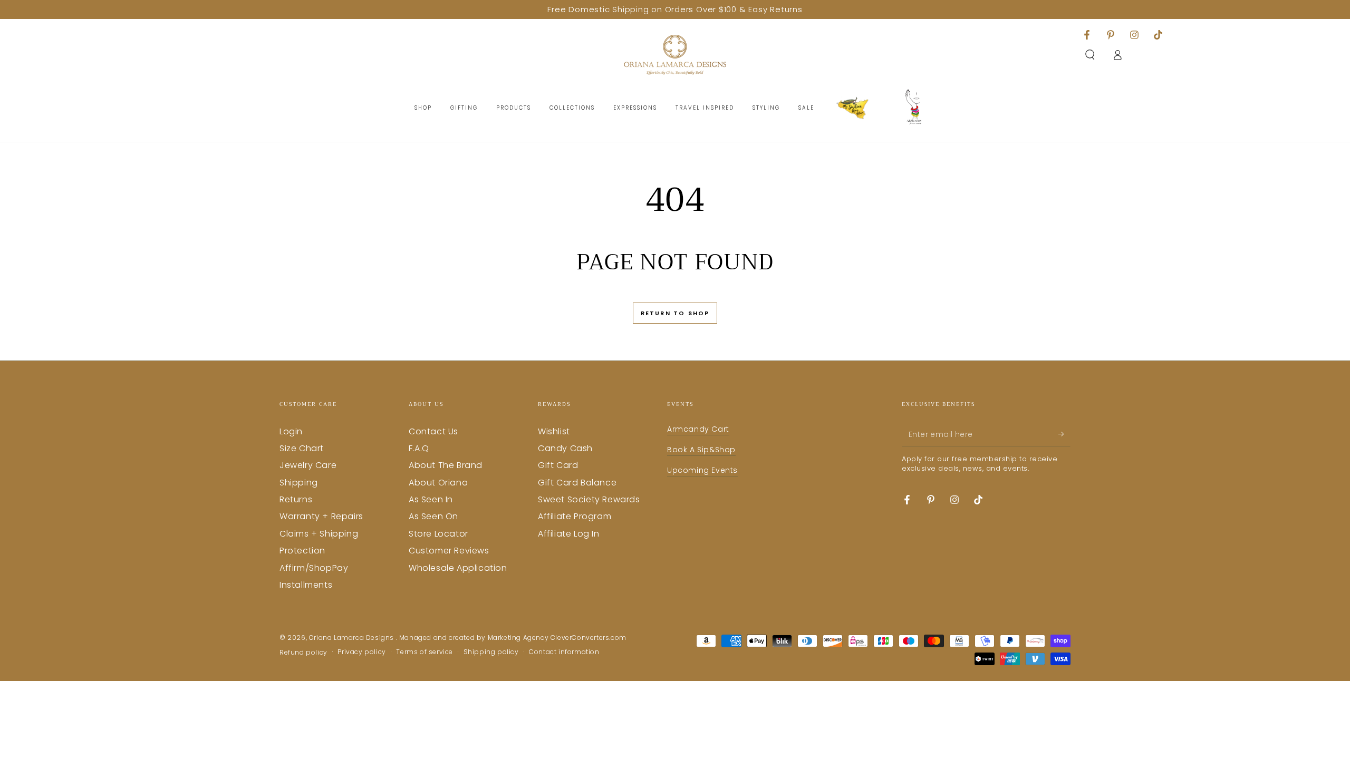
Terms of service (424, 652)
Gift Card (558, 465)
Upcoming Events (702, 470)
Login (291, 431)
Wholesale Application (458, 568)
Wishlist (554, 431)
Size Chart (301, 448)
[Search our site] (1090, 54)
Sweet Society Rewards (589, 499)
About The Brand (446, 465)
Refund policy (303, 652)
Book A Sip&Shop (701, 449)
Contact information (564, 652)
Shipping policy (491, 652)
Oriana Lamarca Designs (352, 637)
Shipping (298, 482)
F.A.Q (419, 448)
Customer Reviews (449, 550)
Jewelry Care (307, 465)
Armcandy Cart (698, 429)
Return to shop (675, 313)
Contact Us (433, 431)
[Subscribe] (1064, 434)
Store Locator (438, 534)
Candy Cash (565, 448)
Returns (295, 499)
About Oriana (438, 482)
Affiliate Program (574, 516)
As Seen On (433, 516)
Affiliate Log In (569, 534)
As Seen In (431, 499)
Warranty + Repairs (321, 516)
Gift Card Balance (577, 482)
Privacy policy (361, 652)
